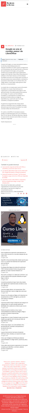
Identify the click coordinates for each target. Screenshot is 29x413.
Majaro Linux (17, 384)
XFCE (26, 378)
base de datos (17, 366)
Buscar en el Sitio (6, 409)
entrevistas (10, 368)
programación (5, 365)
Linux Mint (24, 375)
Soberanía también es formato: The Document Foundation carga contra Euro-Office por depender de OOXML (15, 176)
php (11, 366)
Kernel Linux (9, 384)
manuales (17, 365)
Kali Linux (5, 376)
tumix (24, 371)
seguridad (21, 363)
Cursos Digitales (13, 376)
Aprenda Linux (6, 379)
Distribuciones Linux (18, 381)
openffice (10, 373)
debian (22, 361)
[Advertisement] (14, 22)
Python (12, 365)
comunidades (6, 371)
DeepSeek (18, 388)
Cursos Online (15, 379)
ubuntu (12, 371)
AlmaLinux (7, 378)
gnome (13, 361)
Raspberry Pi (6, 386)
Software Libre (5, 375)
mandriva (7, 363)
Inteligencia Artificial (6, 381)
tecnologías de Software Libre (18, 370)
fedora (16, 368)
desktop (24, 368)
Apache (18, 361)
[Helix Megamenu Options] (27, 4)
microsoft (23, 365)
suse (8, 366)
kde (5, 366)
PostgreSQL (23, 379)
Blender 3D (14, 378)
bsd (20, 368)
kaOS (19, 378)
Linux (18, 375)
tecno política (23, 373)
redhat (12, 363)
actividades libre (6, 370)
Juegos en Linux (11, 383)
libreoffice (10, 45)
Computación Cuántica (16, 386)
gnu (16, 363)
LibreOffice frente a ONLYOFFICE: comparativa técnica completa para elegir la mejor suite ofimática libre (13, 181)
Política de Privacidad (17, 409)
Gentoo (24, 384)
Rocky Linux (7, 361)
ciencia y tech (18, 371)
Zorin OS (21, 383)
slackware (4, 373)
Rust (19, 376)
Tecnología (13, 375)
